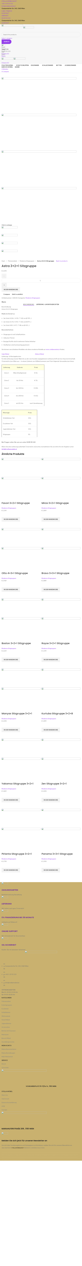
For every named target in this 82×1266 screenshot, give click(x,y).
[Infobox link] (41, 580)
